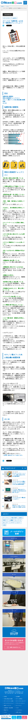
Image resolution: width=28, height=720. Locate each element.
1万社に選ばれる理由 (8, 698)
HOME (5, 696)
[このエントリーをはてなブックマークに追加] (3, 25)
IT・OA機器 (10, 520)
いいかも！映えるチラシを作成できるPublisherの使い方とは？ (19, 491)
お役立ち (15, 18)
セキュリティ (6, 522)
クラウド (13, 522)
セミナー (19, 522)
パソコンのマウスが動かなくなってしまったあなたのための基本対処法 (18, 483)
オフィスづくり (7, 18)
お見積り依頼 (3, 718)
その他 (4, 525)
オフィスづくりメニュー (9, 703)
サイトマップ (18, 705)
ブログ (17, 707)
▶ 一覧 (24, 468)
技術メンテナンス (7, 705)
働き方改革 (14, 517)
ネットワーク (18, 520)
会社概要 (18, 696)
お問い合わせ (18, 712)
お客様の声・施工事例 (8, 707)
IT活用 (4, 520)
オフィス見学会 (19, 698)
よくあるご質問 (7, 714)
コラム (5, 712)
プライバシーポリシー (20, 703)
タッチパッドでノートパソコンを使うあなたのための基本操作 (18, 475)
